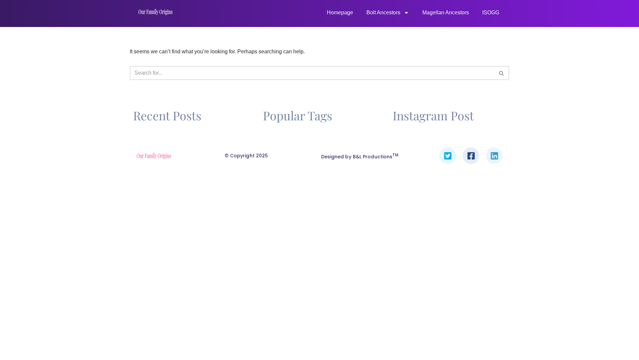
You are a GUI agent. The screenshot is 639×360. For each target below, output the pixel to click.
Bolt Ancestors (383, 12)
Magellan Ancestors (445, 12)
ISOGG (490, 12)
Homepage (340, 12)
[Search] (501, 73)
